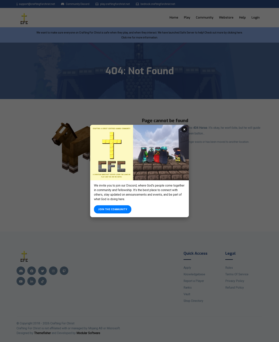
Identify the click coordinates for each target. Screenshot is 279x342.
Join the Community (112, 209)
